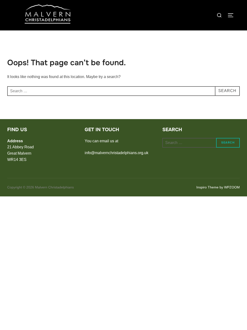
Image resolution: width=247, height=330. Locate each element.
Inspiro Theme (207, 187)
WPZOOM (232, 187)
